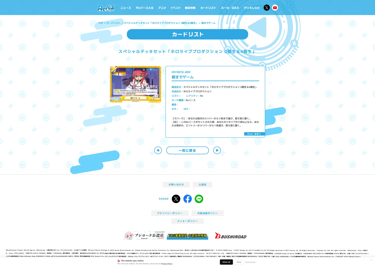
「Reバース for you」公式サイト (106, 8)
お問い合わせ (176, 184)
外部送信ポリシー (207, 213)
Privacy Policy (166, 263)
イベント (176, 7)
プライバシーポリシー (170, 213)
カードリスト (208, 7)
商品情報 (190, 7)
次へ (217, 150)
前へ (158, 150)
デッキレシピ (252, 7)
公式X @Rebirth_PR (267, 8)
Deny (239, 262)
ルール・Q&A (230, 7)
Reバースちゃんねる (275, 8)
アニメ (162, 7)
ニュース (125, 7)
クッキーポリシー (187, 221)
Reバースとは (144, 7)
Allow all (226, 262)
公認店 (202, 184)
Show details (250, 262)
